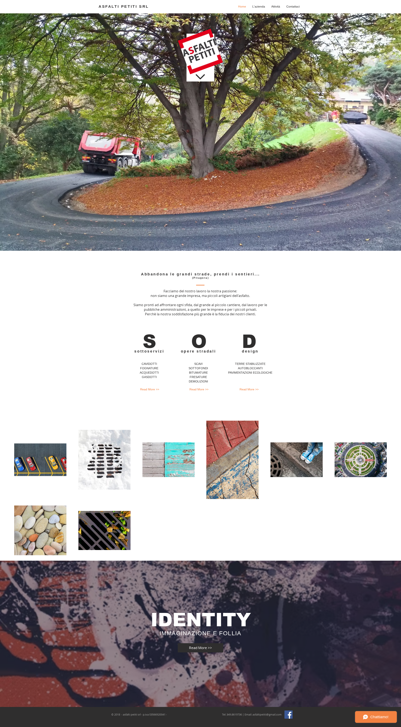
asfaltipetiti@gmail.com (267, 714)
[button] (275, 6)
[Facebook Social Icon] (288, 714)
